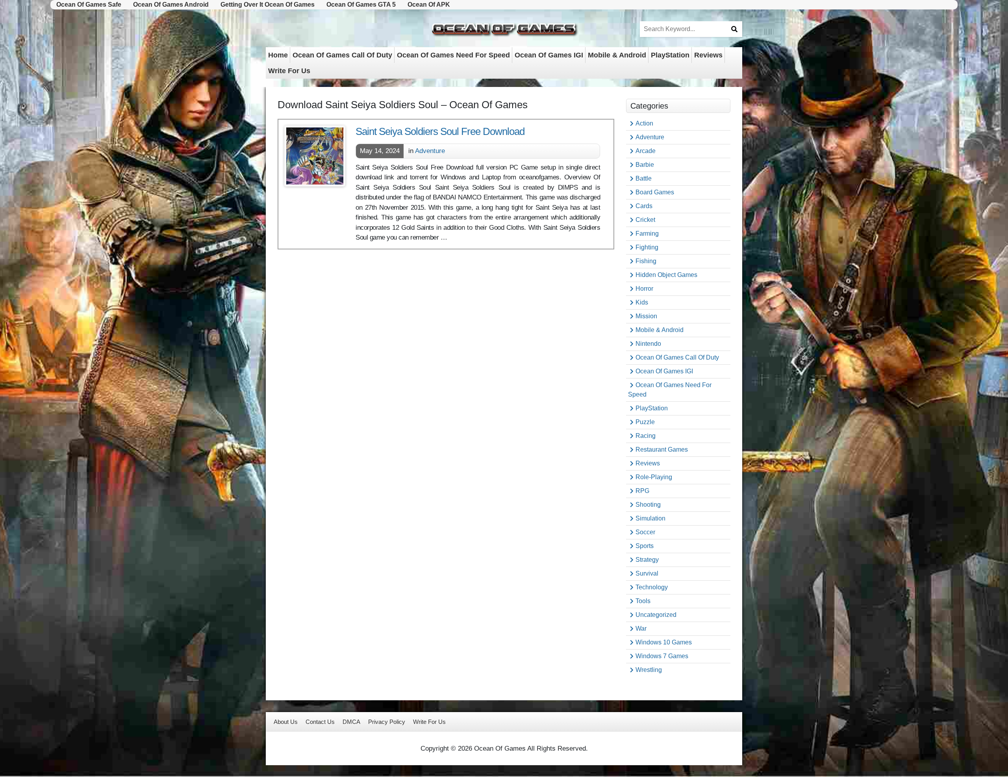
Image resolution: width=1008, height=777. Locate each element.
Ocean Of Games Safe (88, 4)
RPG (642, 490)
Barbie (645, 164)
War (641, 628)
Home (278, 55)
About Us (286, 721)
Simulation (650, 518)
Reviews (708, 55)
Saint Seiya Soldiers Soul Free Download (440, 131)
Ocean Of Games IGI (549, 55)
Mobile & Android (617, 55)
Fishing (646, 261)
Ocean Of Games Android (171, 4)
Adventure (430, 151)
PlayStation (670, 55)
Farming (647, 233)
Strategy (647, 559)
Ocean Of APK (429, 4)
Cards (644, 206)
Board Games (655, 192)
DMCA (351, 721)
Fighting (647, 247)
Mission (646, 316)
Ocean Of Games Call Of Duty (342, 55)
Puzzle (645, 422)
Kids (642, 302)
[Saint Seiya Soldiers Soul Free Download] (314, 156)
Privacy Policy (386, 721)
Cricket (645, 219)
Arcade (646, 151)
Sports (645, 546)
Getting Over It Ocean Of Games (267, 4)
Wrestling (649, 669)
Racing (646, 435)
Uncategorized (656, 614)
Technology (652, 587)
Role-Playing (654, 477)
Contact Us (320, 721)
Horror (644, 288)
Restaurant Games (662, 449)
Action (644, 123)
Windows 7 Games (662, 656)
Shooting (648, 504)
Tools (643, 601)
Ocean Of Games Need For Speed (453, 55)
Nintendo (648, 343)
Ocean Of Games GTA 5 (361, 4)
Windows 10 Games (664, 642)
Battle (644, 178)
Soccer (645, 532)
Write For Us (289, 71)
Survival (647, 573)
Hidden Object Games (666, 274)
